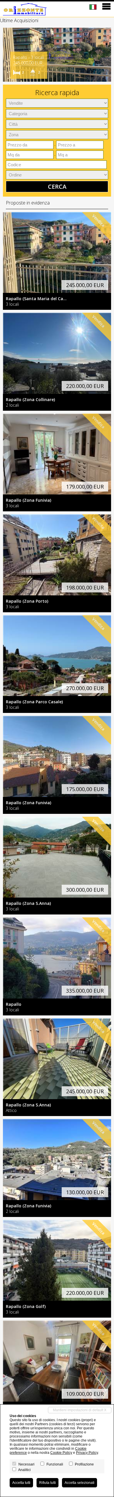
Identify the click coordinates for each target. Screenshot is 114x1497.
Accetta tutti (21, 1483)
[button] (8, 54)
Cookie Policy (61, 1453)
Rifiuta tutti (47, 1483)
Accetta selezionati (79, 1483)
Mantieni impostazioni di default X (79, 1410)
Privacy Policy (87, 1453)
